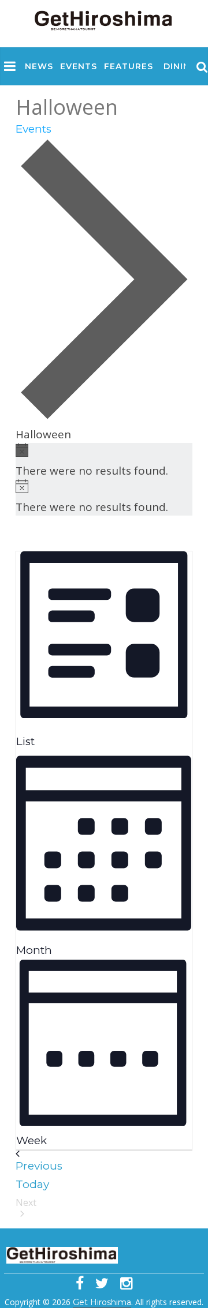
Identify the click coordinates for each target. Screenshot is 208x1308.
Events (78, 66)
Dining (180, 66)
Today (32, 1184)
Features (128, 66)
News (39, 66)
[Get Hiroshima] (104, 18)
